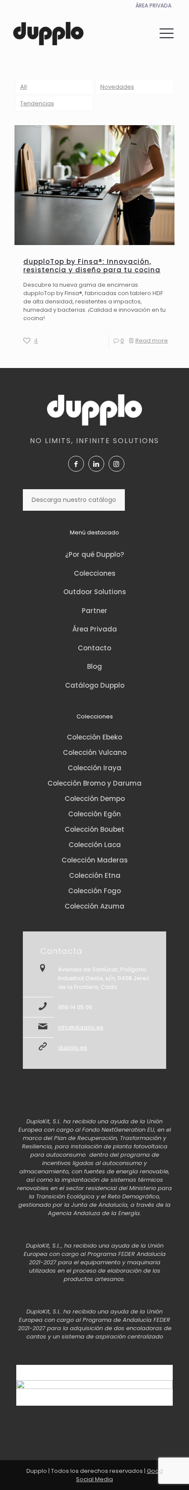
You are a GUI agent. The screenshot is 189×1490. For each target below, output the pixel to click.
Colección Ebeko (94, 737)
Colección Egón (94, 814)
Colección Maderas (95, 860)
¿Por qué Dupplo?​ (94, 554)
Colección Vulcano (95, 752)
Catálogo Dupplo (94, 685)
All (23, 87)
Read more (151, 340)
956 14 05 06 (75, 1007)
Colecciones (95, 573)
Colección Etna (94, 875)
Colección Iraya (94, 767)
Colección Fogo (94, 890)
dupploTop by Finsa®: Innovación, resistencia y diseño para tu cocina (91, 265)
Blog (94, 666)
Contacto (94, 648)
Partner (94, 610)
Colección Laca (95, 844)
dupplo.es (72, 1047)
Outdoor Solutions (94, 591)
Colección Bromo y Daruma (94, 783)
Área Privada (95, 629)
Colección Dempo (95, 798)
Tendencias (37, 103)
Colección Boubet (94, 829)
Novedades (117, 87)
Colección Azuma (94, 906)
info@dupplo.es (80, 1027)
